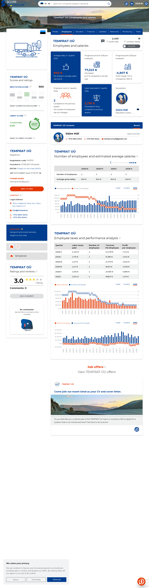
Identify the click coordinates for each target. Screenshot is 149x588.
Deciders (79, 32)
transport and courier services (23, 232)
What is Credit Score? (21, 138)
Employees (67, 32)
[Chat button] (126, 4)
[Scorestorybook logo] (13, 3)
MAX (135, 188)
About (15, 579)
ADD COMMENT (27, 296)
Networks (114, 32)
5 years (127, 188)
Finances (91, 32)
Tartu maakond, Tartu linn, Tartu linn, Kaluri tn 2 (26, 204)
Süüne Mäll (122, 110)
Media (55, 32)
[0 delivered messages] (103, 41)
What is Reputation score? (24, 106)
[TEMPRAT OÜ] (27, 49)
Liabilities (103, 32)
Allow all (57, 579)
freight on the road (18, 235)
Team (138, 32)
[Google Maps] (11, 204)
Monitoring (127, 32)
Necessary (36, 579)
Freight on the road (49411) (29, 168)
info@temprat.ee (20, 210)
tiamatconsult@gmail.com (115, 139)
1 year (117, 188)
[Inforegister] (17, 246)
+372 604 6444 (20, 217)
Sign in (139, 4)
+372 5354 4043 (20, 215)
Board (137, 125)
